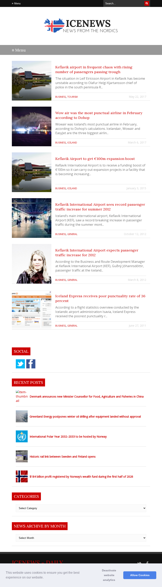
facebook (30, 363)
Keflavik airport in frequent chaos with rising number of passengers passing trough (93, 69)
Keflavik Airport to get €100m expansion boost (95, 158)
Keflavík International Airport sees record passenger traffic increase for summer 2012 (100, 206)
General (72, 234)
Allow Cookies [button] (140, 575)
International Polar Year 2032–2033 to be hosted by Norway (68, 436)
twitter (20, 363)
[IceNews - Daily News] (81, 36)
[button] (44, 577)
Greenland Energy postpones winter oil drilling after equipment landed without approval (85, 416)
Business (60, 96)
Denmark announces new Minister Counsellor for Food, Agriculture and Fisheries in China (87, 396)
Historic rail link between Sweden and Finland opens (63, 456)
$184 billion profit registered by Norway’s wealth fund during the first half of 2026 (81, 476)
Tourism (72, 96)
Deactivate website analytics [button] (109, 575)
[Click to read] (31, 80)
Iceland (72, 142)
